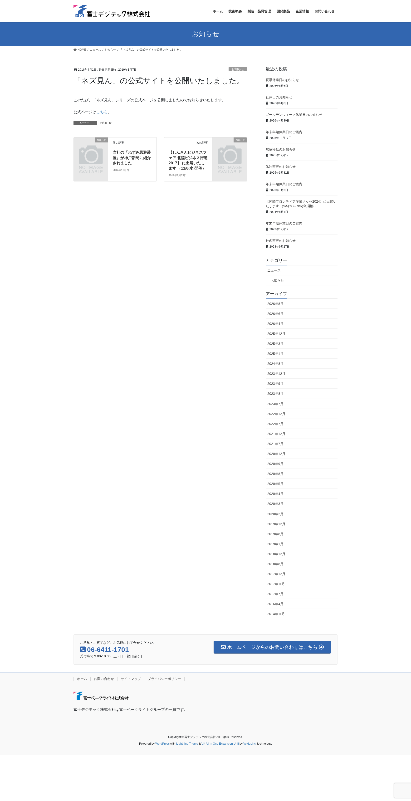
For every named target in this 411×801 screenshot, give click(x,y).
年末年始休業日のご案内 (284, 132)
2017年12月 (276, 574)
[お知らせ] (91, 148)
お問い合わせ (104, 679)
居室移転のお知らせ (281, 149)
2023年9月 (275, 384)
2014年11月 (276, 614)
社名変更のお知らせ (281, 241)
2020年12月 (276, 454)
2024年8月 (275, 364)
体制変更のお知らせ (281, 167)
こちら (102, 112)
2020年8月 (275, 474)
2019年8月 (275, 534)
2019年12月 (276, 524)
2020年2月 (275, 514)
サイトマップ (131, 679)
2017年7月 (275, 594)
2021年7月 (275, 444)
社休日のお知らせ (279, 97)
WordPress (162, 743)
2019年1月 (275, 544)
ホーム (82, 679)
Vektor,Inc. (249, 743)
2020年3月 (275, 504)
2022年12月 (276, 414)
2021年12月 (276, 434)
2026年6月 (275, 314)
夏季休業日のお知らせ (282, 80)
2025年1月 (275, 354)
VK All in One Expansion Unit (220, 743)
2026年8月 (275, 304)
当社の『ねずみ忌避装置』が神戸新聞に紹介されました (132, 157)
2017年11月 (276, 584)
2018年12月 (276, 554)
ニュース (274, 270)
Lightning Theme (187, 743)
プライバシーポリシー (164, 679)
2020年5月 (275, 484)
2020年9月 (275, 464)
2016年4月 (275, 604)
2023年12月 (276, 374)
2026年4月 (275, 324)
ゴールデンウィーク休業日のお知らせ (294, 115)
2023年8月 (275, 394)
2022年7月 (275, 424)
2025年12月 (276, 334)
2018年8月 (275, 564)
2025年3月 (275, 344)
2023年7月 (275, 404)
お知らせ (238, 69)
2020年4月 (275, 494)
